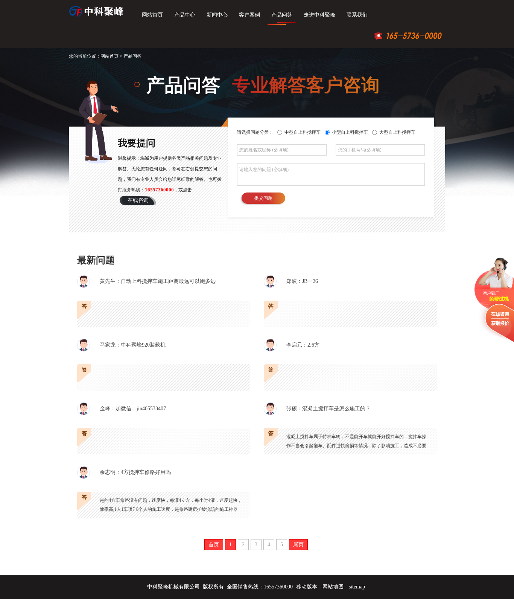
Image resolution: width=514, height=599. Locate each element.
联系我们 (357, 15)
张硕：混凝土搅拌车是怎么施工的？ (328, 408)
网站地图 (333, 587)
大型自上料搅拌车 (396, 132)
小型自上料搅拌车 (349, 132)
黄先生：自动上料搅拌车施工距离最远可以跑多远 (158, 281)
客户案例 (249, 15)
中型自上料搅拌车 (302, 132)
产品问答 (281, 15)
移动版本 (306, 587)
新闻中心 (217, 15)
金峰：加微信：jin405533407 (133, 408)
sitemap (357, 587)
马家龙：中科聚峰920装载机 (133, 345)
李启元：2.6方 (302, 345)
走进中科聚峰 (319, 15)
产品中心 (184, 15)
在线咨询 (138, 200)
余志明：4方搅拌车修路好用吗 (135, 472)
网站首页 (152, 15)
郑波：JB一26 (302, 281)
